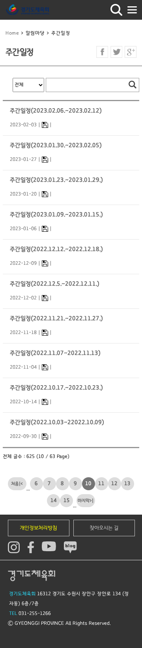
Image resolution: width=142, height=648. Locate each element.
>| (91, 500)
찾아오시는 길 (104, 528)
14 (53, 500)
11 (101, 483)
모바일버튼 (132, 10)
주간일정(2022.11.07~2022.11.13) (55, 353)
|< (21, 484)
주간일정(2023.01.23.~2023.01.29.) (56, 180)
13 (127, 483)
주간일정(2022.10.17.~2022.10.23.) (56, 388)
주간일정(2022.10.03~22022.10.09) (57, 422)
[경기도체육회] (27, 10)
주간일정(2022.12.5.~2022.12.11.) (54, 284)
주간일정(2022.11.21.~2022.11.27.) (56, 318)
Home (12, 33)
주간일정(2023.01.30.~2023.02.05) (56, 145)
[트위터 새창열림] (116, 52)
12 (114, 483)
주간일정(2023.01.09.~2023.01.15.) (56, 215)
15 (67, 500)
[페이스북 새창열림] (102, 52)
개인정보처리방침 (38, 528)
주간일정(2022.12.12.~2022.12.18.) (56, 249)
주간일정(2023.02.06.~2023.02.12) (56, 111)
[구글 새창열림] (130, 52)
